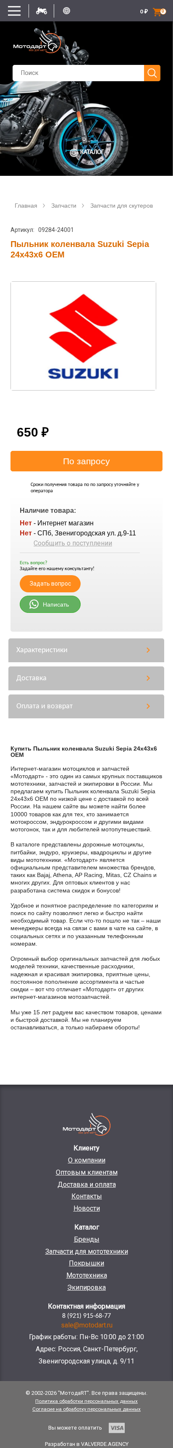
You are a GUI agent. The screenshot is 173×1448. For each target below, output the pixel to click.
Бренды (87, 1239)
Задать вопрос (50, 583)
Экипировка (86, 1287)
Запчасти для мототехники (86, 1251)
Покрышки (86, 1263)
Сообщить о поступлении (73, 543)
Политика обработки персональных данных (86, 1401)
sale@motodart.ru (87, 1325)
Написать (56, 604)
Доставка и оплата (87, 1184)
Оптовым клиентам (87, 1172)
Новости (86, 1208)
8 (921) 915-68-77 (86, 1316)
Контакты (86, 1196)
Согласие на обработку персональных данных (86, 1409)
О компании (86, 1160)
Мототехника (86, 1275)
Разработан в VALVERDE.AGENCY (86, 1444)
